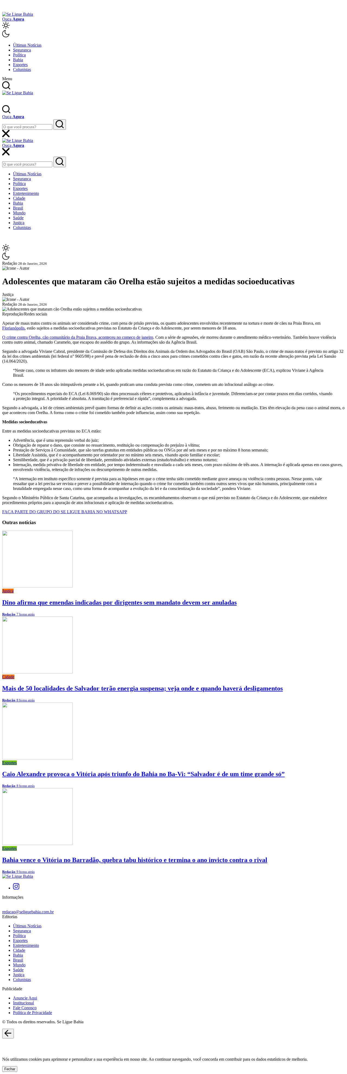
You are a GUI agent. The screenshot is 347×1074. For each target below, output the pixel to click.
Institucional (23, 1003)
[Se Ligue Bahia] (17, 14)
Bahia (18, 59)
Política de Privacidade (32, 1012)
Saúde (18, 217)
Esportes (20, 64)
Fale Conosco (25, 1007)
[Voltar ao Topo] (8, 1033)
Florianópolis (13, 328)
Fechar (9, 1069)
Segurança (22, 50)
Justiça (18, 222)
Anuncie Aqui (25, 998)
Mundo (19, 213)
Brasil (18, 208)
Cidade (19, 198)
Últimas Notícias (27, 45)
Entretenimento (26, 193)
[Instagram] (16, 888)
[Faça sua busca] (59, 124)
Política (19, 55)
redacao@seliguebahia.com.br (28, 911)
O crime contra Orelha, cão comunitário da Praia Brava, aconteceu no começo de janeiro (77, 337)
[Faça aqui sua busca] (59, 162)
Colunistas (22, 69)
